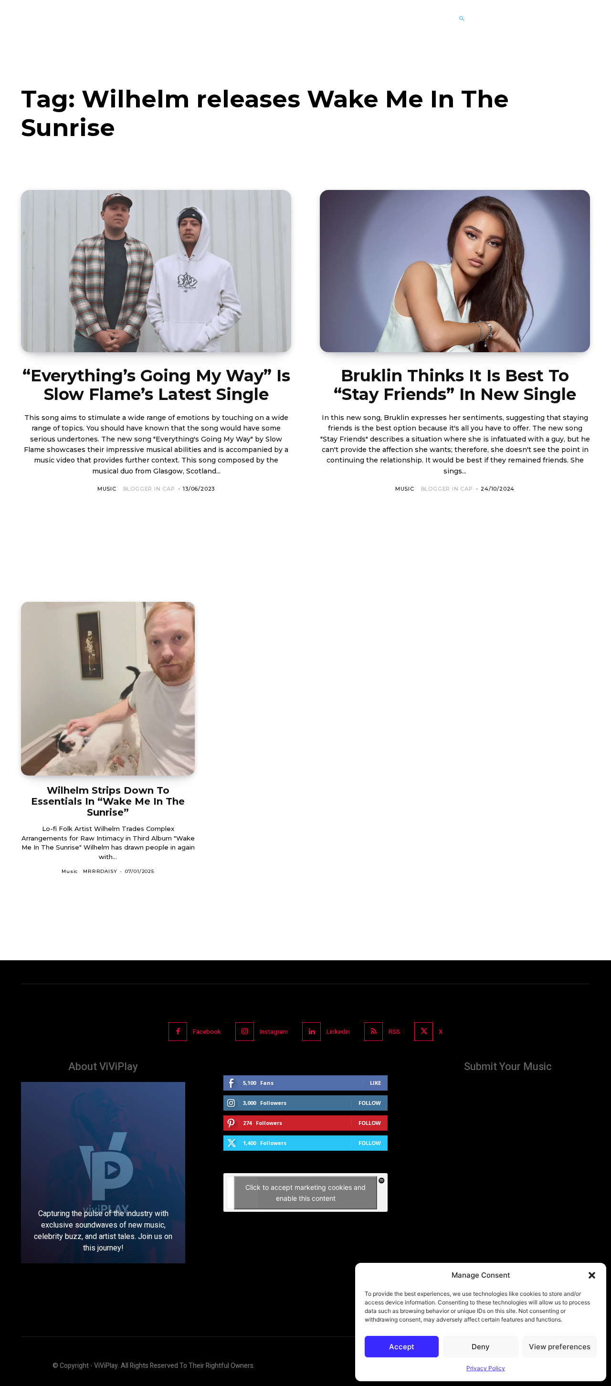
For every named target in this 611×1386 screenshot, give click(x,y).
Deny (481, 1346)
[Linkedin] (311, 1031)
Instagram (274, 1031)
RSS (394, 1031)
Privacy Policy (485, 1368)
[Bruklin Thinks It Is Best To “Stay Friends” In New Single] (455, 271)
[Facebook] (178, 1031)
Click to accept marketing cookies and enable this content (305, 1192)
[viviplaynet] (44, 18)
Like (375, 1082)
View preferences (559, 1346)
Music (106, 488)
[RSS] (373, 1031)
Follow (369, 1102)
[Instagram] (244, 1031)
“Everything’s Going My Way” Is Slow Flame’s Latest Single (156, 385)
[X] (423, 1031)
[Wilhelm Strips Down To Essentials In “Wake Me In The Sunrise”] (108, 689)
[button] (592, 1275)
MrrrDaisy (100, 871)
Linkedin (338, 1031)
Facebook (207, 1031)
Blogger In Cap (149, 488)
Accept (401, 1346)
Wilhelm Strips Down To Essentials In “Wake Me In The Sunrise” (108, 801)
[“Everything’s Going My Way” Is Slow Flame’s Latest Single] (156, 271)
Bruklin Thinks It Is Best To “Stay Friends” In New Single (455, 385)
